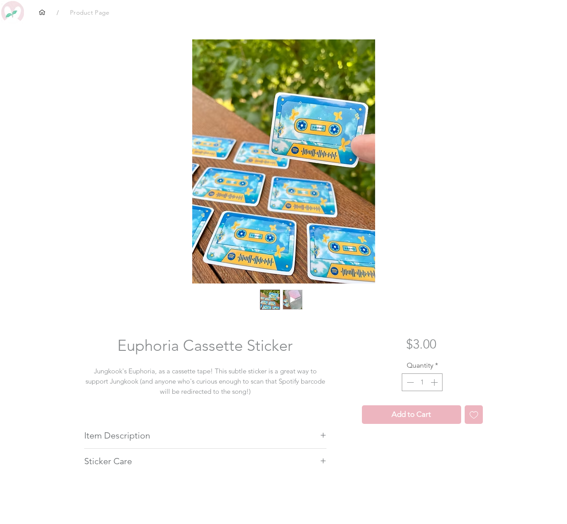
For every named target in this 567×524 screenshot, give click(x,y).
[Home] (42, 12)
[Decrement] (409, 382)
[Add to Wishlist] (474, 414)
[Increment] (435, 382)
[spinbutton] (422, 382)
